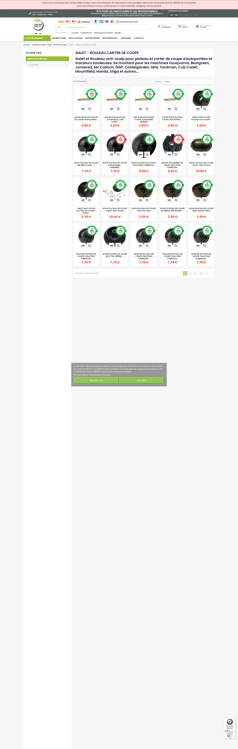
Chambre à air (86, 32)
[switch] (229, 735)
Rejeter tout (96, 380)
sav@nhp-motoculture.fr (148, 6)
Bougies (118, 32)
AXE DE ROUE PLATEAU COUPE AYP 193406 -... (172, 118)
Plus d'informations (81, 375)
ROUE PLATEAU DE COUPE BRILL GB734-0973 (201, 209)
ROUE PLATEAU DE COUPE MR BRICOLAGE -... (86, 164)
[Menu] (234, 718)
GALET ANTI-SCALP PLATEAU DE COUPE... (201, 118)
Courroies (75, 32)
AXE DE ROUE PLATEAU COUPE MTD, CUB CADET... (115, 118)
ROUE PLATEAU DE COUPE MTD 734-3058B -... (115, 255)
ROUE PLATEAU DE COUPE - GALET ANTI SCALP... (201, 164)
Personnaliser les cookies (100, 375)
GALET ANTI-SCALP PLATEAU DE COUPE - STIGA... (86, 209)
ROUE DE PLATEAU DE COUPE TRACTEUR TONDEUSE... (86, 255)
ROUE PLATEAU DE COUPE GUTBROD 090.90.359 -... (173, 209)
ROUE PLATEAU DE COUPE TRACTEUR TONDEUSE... (144, 164)
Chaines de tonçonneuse (103, 32)
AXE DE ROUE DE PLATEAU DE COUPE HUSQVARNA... (86, 118)
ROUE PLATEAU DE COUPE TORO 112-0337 (144, 209)
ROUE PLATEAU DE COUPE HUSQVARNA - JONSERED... (115, 164)
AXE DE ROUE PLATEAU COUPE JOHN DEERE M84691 (143, 118)
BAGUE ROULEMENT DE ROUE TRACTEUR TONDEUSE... (172, 164)
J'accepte (141, 380)
